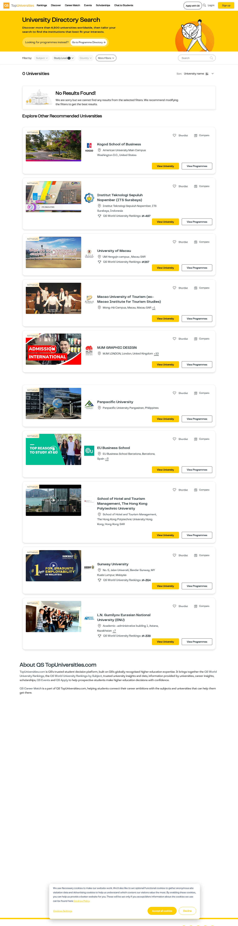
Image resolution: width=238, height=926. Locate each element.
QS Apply (62, 680)
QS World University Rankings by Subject (76, 676)
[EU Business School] (89, 450)
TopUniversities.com (32, 672)
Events (88, 5)
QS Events (43, 680)
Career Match (72, 5)
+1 (153, 308)
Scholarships (103, 5)
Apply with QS (193, 5)
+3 (107, 459)
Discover (56, 5)
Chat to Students (123, 5)
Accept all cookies (162, 910)
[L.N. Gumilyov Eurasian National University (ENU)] (89, 617)
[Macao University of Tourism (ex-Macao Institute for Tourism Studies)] (89, 299)
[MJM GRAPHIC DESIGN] (89, 350)
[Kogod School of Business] (89, 147)
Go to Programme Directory (87, 42)
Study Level (62, 58)
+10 (156, 354)
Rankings (42, 5)
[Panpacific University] (89, 404)
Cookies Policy (82, 900)
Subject (40, 58)
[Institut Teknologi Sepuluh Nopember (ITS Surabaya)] (89, 198)
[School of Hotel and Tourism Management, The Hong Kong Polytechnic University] (89, 501)
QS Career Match (31, 688)
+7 (114, 631)
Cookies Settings (62, 911)
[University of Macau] (89, 253)
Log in (211, 5)
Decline (187, 910)
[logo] (18, 5)
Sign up (226, 5)
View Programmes (197, 166)
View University (165, 166)
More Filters (105, 58)
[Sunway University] (89, 567)
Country (84, 58)
